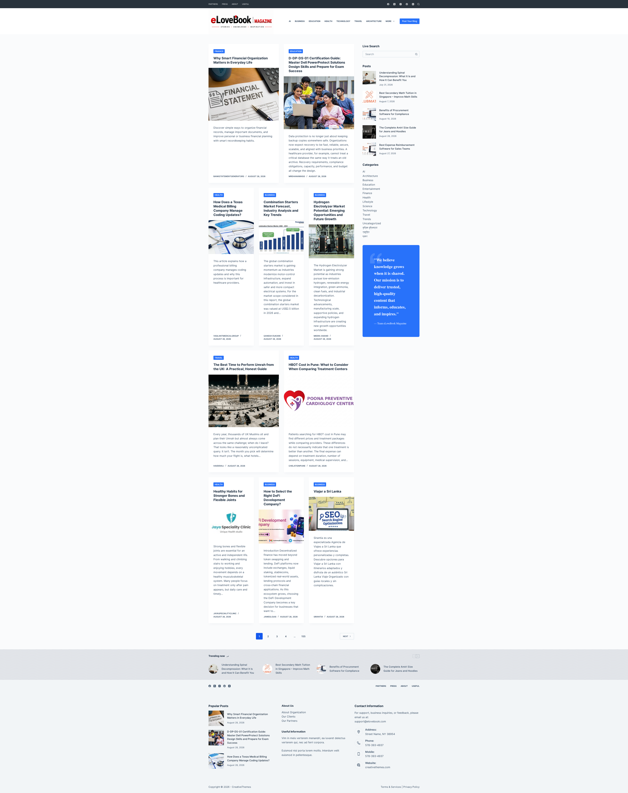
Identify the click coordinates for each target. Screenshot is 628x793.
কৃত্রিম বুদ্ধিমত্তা (370, 227)
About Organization (294, 712)
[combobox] (388, 54)
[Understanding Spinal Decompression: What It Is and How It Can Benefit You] (369, 77)
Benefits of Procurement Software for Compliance (344, 668)
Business (300, 21)
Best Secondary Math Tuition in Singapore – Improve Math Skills (293, 668)
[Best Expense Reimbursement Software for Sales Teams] (369, 149)
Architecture (374, 21)
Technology (343, 21)
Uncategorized (372, 223)
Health (328, 21)
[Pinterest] (407, 4)
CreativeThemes (241, 786)
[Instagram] (401, 4)
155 (303, 636)
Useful (245, 4)
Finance (219, 51)
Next (345, 636)
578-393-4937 (374, 745)
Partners (213, 4)
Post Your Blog (409, 21)
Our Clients (288, 716)
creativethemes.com (377, 767)
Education (314, 21)
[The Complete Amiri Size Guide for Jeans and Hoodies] (369, 132)
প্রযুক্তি (366, 232)
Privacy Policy (411, 786)
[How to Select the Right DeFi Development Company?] (281, 527)
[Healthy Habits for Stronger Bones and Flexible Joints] (231, 522)
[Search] (418, 4)
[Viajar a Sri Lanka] (331, 514)
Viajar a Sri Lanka (327, 491)
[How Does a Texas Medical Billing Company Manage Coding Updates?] (231, 237)
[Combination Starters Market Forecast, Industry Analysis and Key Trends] (281, 237)
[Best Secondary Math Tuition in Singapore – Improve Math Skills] (369, 97)
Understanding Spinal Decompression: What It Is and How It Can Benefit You (397, 76)
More (388, 21)
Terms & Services (391, 786)
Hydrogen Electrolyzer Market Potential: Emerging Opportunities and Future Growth (329, 210)
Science (367, 206)
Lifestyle (368, 201)
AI (290, 21)
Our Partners (289, 720)
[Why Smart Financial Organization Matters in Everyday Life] (244, 94)
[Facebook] (388, 4)
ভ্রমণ (365, 236)
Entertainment (371, 188)
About (235, 4)
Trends (367, 219)
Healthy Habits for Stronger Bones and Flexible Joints (229, 495)
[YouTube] (413, 4)
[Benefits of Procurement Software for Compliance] (369, 114)
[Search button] (416, 54)
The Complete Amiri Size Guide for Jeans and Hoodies (401, 668)
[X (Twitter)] (394, 4)
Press (225, 4)
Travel (358, 21)
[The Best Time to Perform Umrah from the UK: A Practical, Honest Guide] (244, 400)
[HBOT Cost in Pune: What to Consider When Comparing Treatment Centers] (319, 400)
